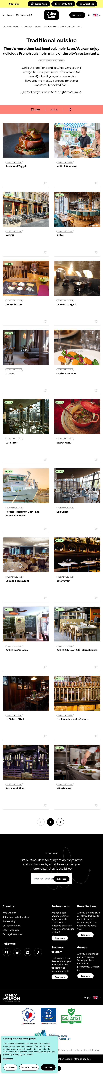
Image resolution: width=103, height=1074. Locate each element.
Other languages (11, 930)
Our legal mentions (12, 934)
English (87, 997)
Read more (60, 938)
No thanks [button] (10, 1067)
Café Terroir (63, 580)
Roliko (60, 235)
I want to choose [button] (29, 1067)
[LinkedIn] (27, 952)
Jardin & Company (66, 166)
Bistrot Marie (63, 442)
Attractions (88, 3)
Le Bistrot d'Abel (14, 719)
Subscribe (61, 878)
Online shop (14, 4)
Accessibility (9, 921)
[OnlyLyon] (11, 997)
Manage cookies (82, 1059)
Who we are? (9, 912)
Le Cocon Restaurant (17, 580)
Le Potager (11, 442)
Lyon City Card (65, 3)
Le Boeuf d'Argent (66, 304)
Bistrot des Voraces (16, 650)
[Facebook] (6, 952)
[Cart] (89, 15)
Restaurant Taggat (15, 166)
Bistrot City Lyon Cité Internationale (76, 650)
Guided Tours (41, 3)
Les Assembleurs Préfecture (72, 719)
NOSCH (9, 235)
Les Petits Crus (13, 304)
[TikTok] (38, 952)
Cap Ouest (62, 511)
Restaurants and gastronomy (40, 27)
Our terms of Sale (12, 925)
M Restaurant (64, 788)
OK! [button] (50, 1067)
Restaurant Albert (15, 788)
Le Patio (9, 373)
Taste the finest (11, 27)
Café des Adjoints (66, 373)
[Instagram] (17, 952)
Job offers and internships (16, 917)
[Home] (51, 15)
